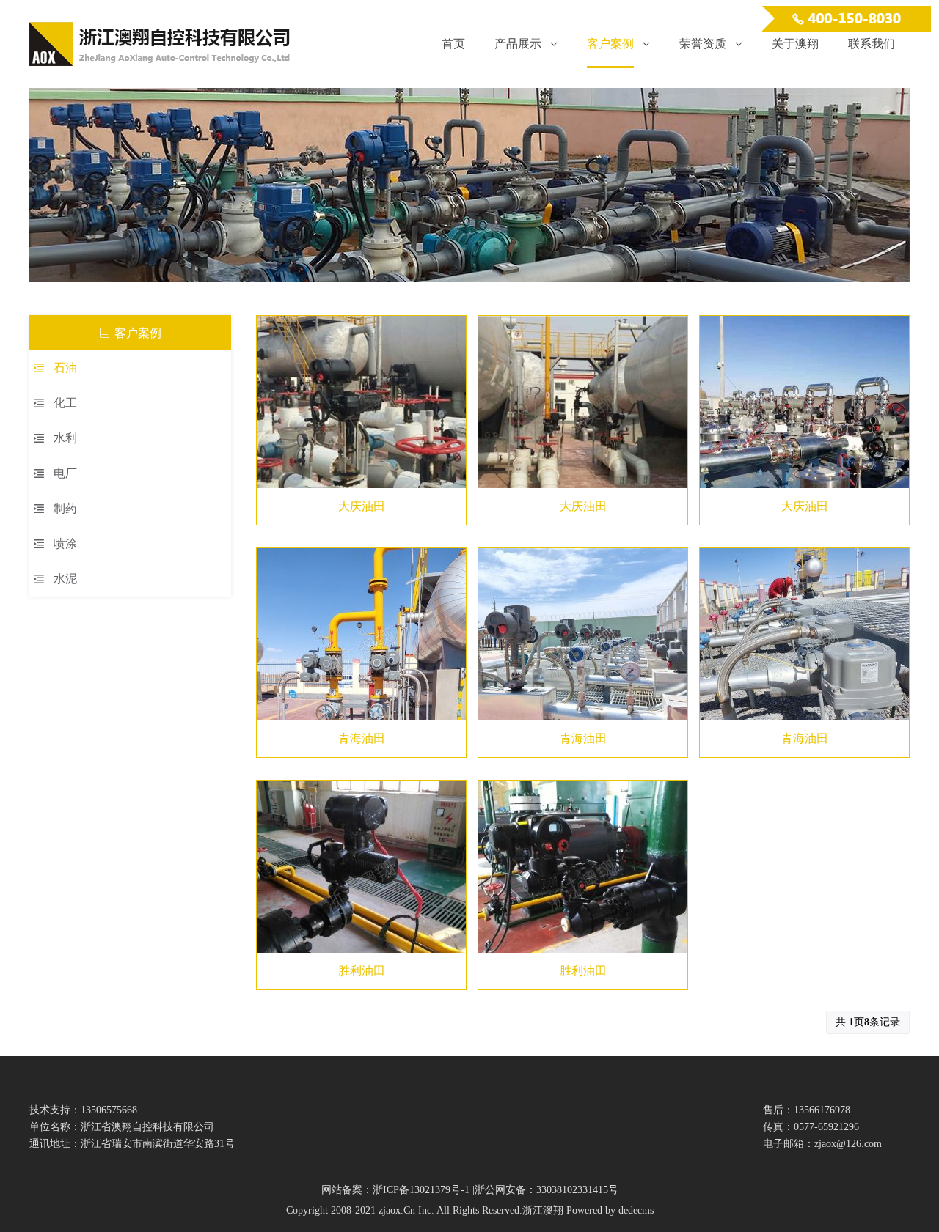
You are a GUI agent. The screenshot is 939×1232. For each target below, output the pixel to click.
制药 (65, 508)
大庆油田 (361, 506)
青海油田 (361, 738)
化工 (65, 402)
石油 (65, 367)
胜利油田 (361, 970)
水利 (65, 438)
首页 (453, 43)
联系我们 (871, 43)
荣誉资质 (702, 43)
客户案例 (610, 43)
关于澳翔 (795, 43)
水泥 (65, 578)
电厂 (65, 473)
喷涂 (65, 543)
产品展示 (517, 43)
